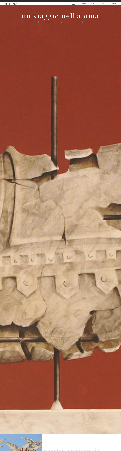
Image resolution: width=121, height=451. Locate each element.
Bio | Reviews (82, 3)
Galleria (93, 3)
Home (73, 3)
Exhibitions (103, 3)
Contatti (113, 3)
